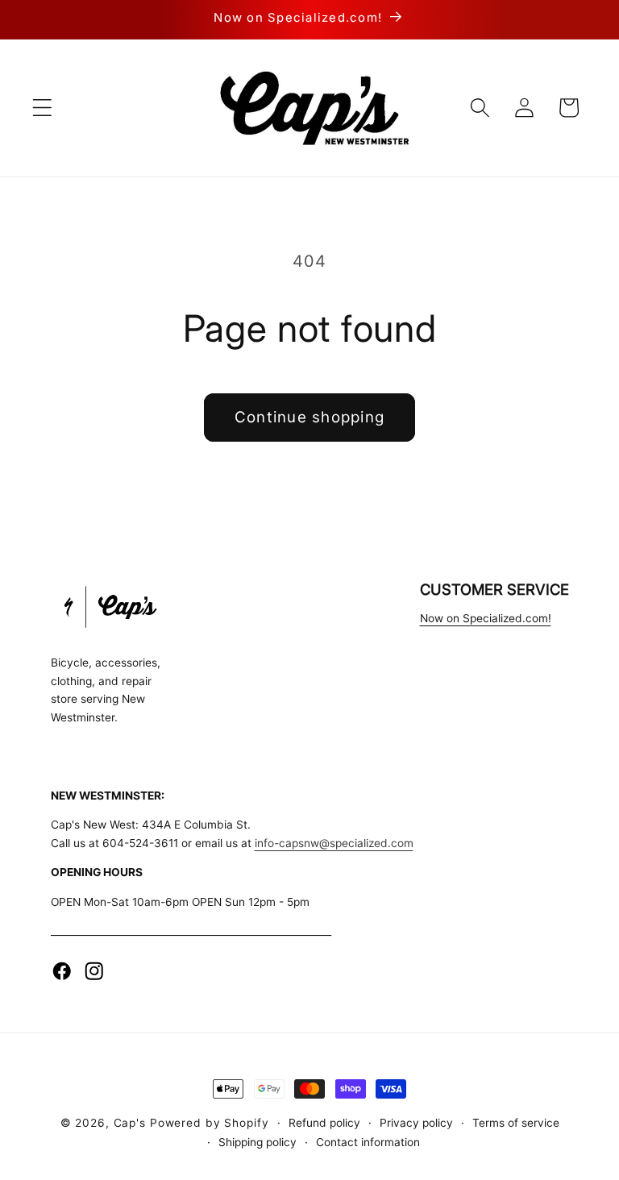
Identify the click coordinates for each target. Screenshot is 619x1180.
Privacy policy (416, 1122)
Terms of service (515, 1122)
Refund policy (324, 1122)
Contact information (368, 1142)
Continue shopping (309, 417)
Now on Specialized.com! (485, 618)
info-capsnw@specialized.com (334, 843)
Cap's (130, 1122)
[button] (42, 107)
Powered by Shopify (209, 1122)
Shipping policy (257, 1142)
